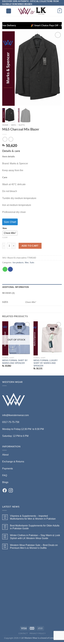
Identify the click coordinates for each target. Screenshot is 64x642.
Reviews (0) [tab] (8, 293)
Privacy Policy (38, 633)
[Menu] (8, 10)
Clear (5, 237)
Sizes (5, 228)
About (5, 454)
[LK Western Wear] (32, 11)
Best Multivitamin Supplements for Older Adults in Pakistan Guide (34, 527)
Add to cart (30, 246)
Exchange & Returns (13, 461)
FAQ (4, 475)
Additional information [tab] (15, 287)
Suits (21, 125)
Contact (23, 633)
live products (18, 262)
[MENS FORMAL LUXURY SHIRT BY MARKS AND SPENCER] (47, 338)
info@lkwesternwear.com (15, 415)
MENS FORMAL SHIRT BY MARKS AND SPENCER (15, 361)
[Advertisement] (32, 587)
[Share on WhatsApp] (5, 269)
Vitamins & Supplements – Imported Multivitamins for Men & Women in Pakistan (33, 517)
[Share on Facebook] (10, 269)
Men (13, 125)
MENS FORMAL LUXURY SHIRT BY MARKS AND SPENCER (45, 363)
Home (5, 125)
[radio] (10, 233)
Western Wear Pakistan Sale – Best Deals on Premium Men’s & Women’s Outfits (34, 546)
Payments (7, 468)
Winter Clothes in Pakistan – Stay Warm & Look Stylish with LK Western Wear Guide (35, 536)
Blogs (5, 482)
